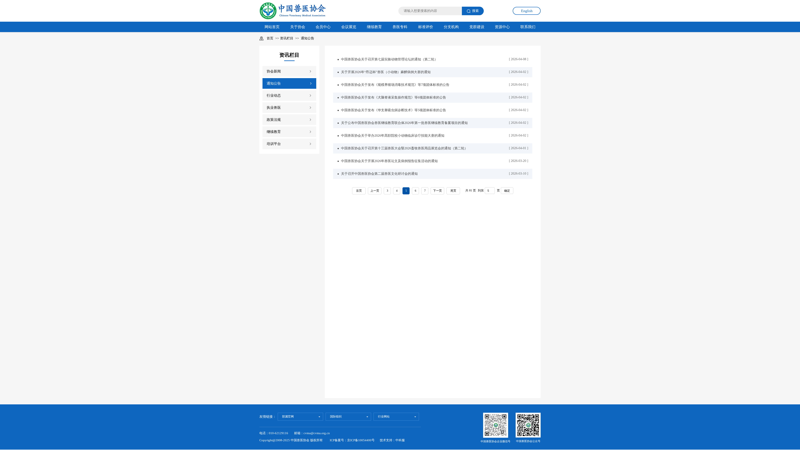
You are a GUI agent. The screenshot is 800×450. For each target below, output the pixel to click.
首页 (270, 38)
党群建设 (476, 27)
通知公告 (307, 38)
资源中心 (502, 27)
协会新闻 (274, 71)
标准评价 (425, 27)
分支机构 (451, 27)
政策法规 (274, 120)
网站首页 (272, 27)
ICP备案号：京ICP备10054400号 (352, 440)
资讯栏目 (286, 38)
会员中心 (323, 27)
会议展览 (348, 27)
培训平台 (274, 144)
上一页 (374, 190)
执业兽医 (274, 108)
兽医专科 (400, 27)
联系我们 (527, 27)
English (526, 11)
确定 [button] (507, 190)
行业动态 (274, 96)
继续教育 (374, 27)
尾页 (453, 190)
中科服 (400, 440)
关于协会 (297, 27)
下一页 (437, 190)
